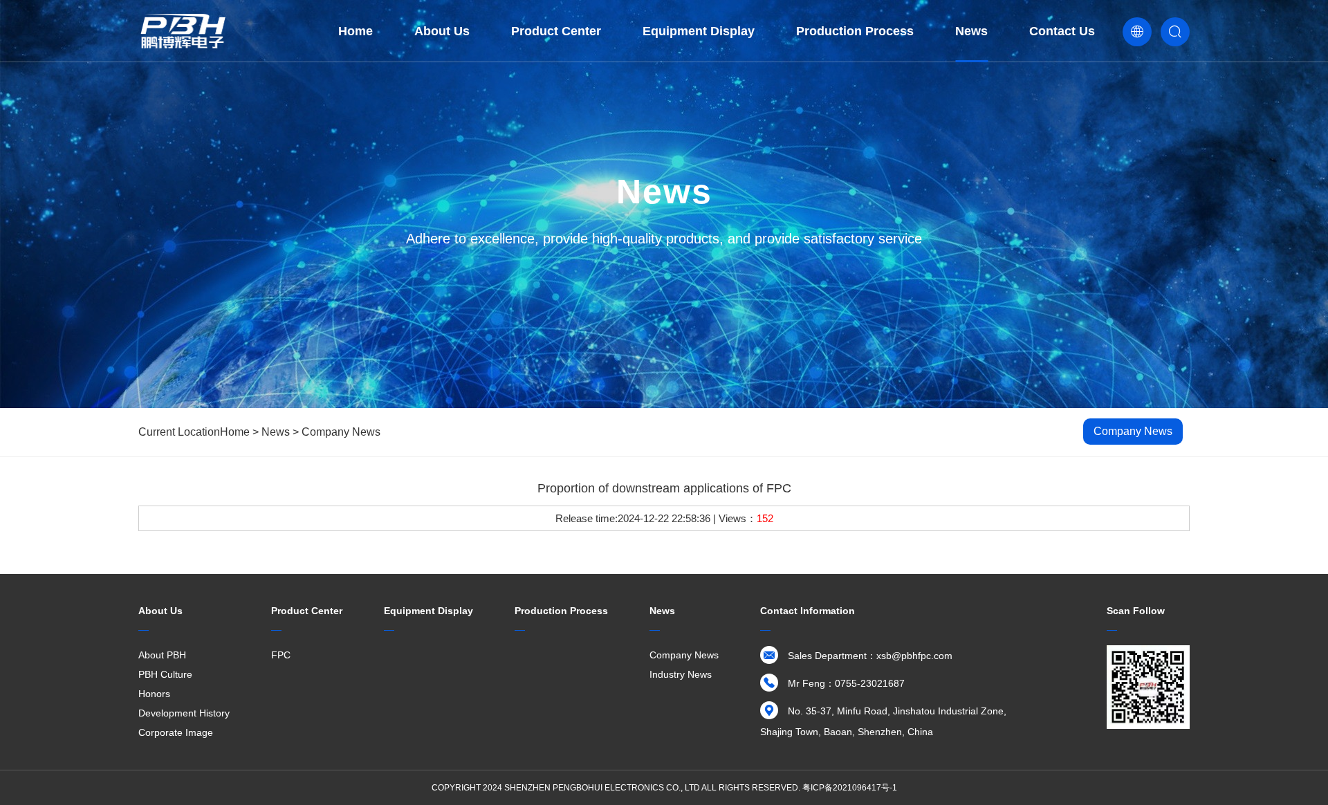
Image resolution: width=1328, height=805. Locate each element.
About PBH (162, 654)
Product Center (556, 31)
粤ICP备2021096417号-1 (849, 788)
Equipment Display (699, 31)
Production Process (855, 31)
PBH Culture (165, 674)
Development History (184, 713)
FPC (280, 654)
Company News (341, 432)
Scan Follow (1136, 610)
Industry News (680, 674)
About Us (442, 31)
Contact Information (807, 610)
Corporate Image (175, 732)
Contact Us (1062, 31)
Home (355, 31)
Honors (154, 693)
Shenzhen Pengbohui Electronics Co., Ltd (602, 788)
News (971, 31)
